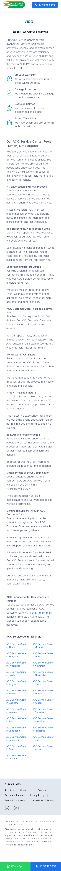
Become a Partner (14, 795)
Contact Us (26, 790)
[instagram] (16, 808)
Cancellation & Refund (42, 800)
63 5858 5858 (43, 612)
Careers (42, 790)
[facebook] (7, 808)
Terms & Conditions (15, 800)
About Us (9, 790)
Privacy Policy (37, 795)
